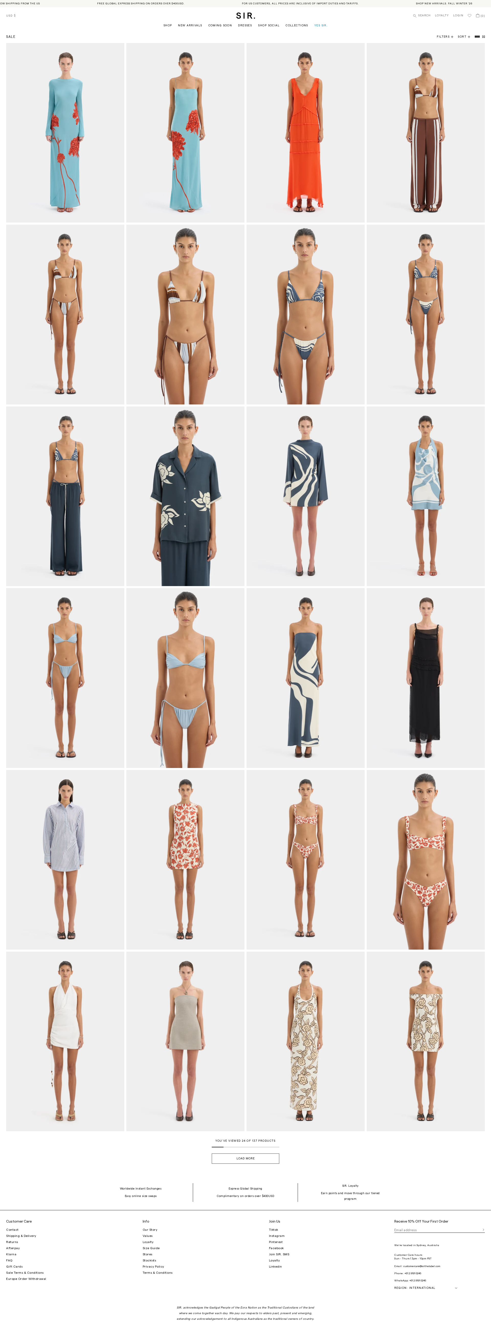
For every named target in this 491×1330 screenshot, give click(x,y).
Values (148, 1235)
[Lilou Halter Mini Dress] (426, 496)
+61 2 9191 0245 (413, 1273)
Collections (297, 25)
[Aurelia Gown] (306, 133)
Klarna (11, 1254)
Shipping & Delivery (21, 1235)
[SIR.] (245, 16)
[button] (466, 37)
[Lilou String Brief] (426, 314)
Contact (12, 1229)
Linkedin (275, 1266)
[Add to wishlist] (118, 49)
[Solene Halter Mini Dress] (185, 1041)
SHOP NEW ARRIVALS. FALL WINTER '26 (444, 3)
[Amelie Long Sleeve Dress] (65, 133)
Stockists (149, 1260)
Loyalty (442, 15)
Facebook (276, 1248)
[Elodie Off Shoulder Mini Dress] (426, 1041)
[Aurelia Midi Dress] (426, 678)
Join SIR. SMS (279, 1254)
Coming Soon (220, 25)
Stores (147, 1254)
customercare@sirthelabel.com (421, 1266)
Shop (167, 25)
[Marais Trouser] (426, 133)
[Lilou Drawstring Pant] (65, 496)
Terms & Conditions (158, 1272)
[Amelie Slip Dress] (185, 133)
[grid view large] (477, 37)
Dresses (245, 25)
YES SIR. (321, 25)
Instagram (277, 1235)
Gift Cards (14, 1266)
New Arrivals (190, 25)
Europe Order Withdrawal (26, 1278)
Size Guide (151, 1248)
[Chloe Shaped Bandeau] (426, 860)
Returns (12, 1242)
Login (458, 15)
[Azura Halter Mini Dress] (65, 1041)
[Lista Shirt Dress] (65, 860)
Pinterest (276, 1242)
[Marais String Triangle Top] (185, 314)
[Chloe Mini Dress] (185, 860)
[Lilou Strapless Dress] (306, 678)
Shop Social (269, 25)
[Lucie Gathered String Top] (185, 678)
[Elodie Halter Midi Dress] (306, 1041)
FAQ (9, 1260)
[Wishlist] (469, 16)
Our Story (150, 1229)
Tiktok (273, 1229)
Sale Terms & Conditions (25, 1272)
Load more (246, 1158)
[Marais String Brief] (65, 314)
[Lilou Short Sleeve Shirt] (185, 496)
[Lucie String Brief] (65, 678)
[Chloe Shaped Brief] (306, 860)
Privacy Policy (153, 1266)
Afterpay (13, 1248)
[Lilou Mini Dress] (306, 496)
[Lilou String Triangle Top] (306, 314)
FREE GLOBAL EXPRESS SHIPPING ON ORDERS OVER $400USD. (141, 3)
